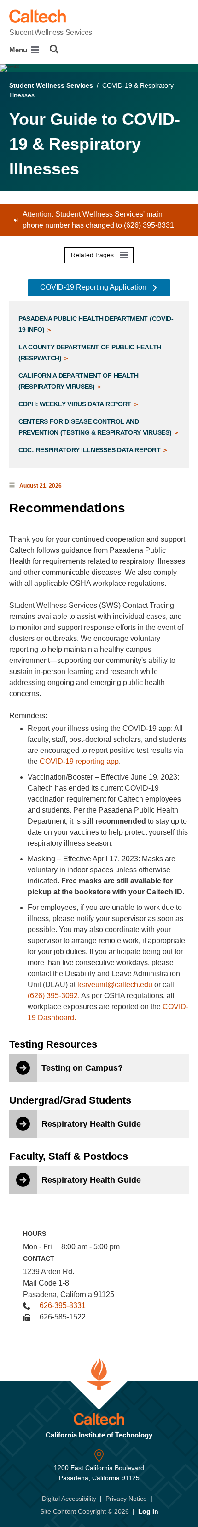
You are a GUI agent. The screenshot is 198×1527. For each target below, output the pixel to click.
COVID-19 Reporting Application (94, 287)
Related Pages (93, 254)
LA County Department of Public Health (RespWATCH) (89, 352)
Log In (148, 1511)
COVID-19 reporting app (79, 761)
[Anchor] (134, 508)
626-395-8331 (63, 1305)
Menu (19, 50)
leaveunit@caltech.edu (114, 984)
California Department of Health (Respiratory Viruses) (78, 381)
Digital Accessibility (69, 1498)
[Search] (54, 49)
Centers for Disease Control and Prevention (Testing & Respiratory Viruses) (95, 427)
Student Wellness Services (50, 32)
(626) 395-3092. (54, 995)
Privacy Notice (126, 1498)
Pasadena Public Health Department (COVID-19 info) (96, 324)
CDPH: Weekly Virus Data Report (75, 404)
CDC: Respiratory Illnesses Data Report (90, 450)
